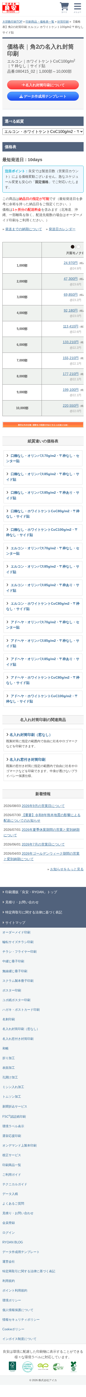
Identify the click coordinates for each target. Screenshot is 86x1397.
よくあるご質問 (13, 1203)
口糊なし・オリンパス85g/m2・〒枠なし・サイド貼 (42, 476)
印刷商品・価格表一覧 (40, 21)
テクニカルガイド (14, 1184)
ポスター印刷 (11, 990)
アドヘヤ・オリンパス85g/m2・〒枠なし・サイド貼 (42, 643)
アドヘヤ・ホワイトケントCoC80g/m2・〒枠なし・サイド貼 (43, 680)
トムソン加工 (11, 1096)
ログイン (8, 1232)
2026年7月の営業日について (43, 844)
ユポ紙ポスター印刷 (16, 1000)
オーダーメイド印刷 (16, 932)
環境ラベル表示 (13, 1126)
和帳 (5, 1048)
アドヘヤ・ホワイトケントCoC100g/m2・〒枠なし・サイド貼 (42, 698)
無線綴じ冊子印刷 (14, 971)
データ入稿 (10, 1194)
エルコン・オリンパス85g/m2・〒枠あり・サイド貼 (42, 587)
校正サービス (11, 1155)
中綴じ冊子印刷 (13, 961)
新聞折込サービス (14, 1106)
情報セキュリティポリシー (21, 1319)
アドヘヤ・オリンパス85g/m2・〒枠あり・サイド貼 (42, 661)
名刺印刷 (8, 1019)
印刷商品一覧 (11, 1165)
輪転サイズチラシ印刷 (17, 942)
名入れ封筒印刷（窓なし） (21, 1029)
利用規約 (8, 1281)
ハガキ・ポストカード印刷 (21, 1009)
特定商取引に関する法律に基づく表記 (28, 1271)
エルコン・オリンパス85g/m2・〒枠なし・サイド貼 (42, 569)
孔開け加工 (10, 1077)
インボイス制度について (19, 1339)
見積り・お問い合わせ (17, 1213)
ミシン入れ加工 (13, 1087)
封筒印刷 (63, 21)
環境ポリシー (11, 1300)
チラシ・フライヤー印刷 (19, 951)
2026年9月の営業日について (43, 806)
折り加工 (8, 1058)
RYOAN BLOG (12, 1242)
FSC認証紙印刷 (14, 1116)
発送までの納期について (23, 229)
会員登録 (8, 1223)
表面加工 (8, 1067)
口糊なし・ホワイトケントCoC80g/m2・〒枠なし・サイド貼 (43, 513)
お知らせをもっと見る (67, 869)
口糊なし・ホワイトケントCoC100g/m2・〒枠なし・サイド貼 (42, 532)
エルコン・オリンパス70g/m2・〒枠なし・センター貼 (42, 550)
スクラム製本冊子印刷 (17, 981)
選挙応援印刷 (11, 1136)
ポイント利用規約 (14, 1290)
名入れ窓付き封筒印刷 (17, 1039)
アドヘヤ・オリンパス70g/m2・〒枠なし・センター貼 (42, 624)
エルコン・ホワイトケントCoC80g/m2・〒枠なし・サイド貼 (43, 606)
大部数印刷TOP (12, 21)
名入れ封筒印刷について (45, 85)
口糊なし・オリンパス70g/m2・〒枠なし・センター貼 (42, 458)
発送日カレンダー (62, 229)
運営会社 (8, 1261)
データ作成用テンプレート (45, 96)
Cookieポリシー (13, 1329)
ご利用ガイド (11, 1174)
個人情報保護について (17, 1310)
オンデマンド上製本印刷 (19, 1145)
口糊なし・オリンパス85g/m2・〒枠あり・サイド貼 (42, 495)
